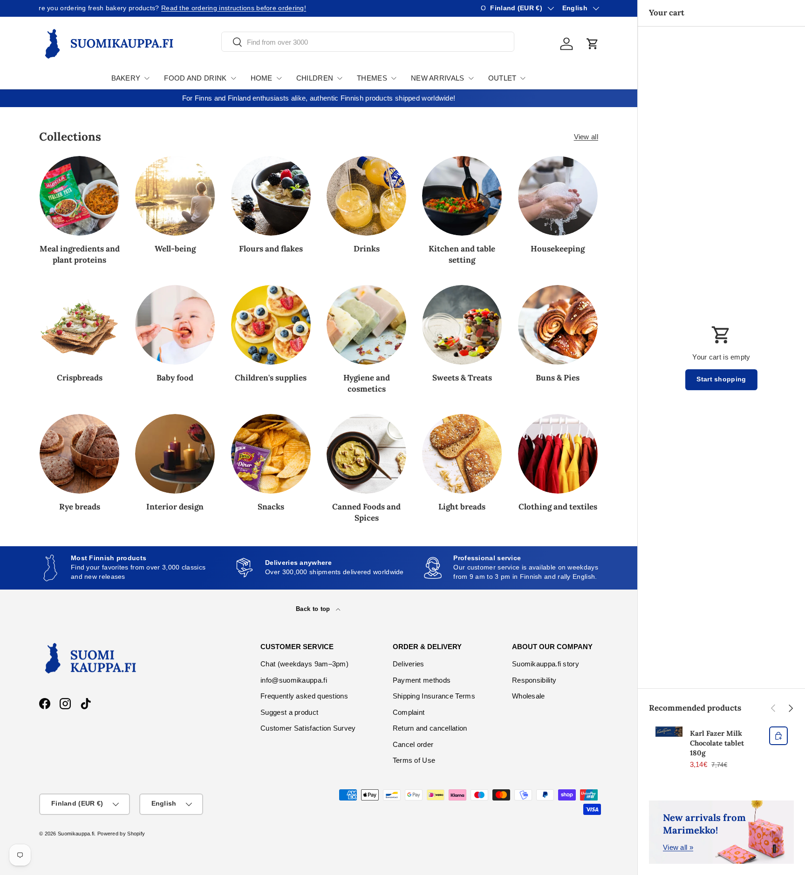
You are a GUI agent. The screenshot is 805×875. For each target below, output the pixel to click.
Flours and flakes (271, 249)
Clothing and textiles (557, 507)
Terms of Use (414, 760)
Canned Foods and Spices (366, 512)
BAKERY (126, 78)
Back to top (314, 608)
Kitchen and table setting (462, 254)
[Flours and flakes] (271, 196)
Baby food (175, 378)
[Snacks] (271, 454)
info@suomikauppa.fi (293, 680)
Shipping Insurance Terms (434, 696)
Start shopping (721, 379)
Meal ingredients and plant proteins (80, 254)
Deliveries (408, 664)
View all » (678, 847)
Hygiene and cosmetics (366, 383)
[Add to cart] (778, 735)
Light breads (461, 507)
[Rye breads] (79, 454)
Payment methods (422, 680)
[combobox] (368, 42)
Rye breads (79, 507)
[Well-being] (175, 196)
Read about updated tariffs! (149, 8)
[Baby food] (175, 325)
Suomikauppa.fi (76, 833)
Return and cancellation (430, 728)
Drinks (367, 249)
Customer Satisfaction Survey (307, 728)
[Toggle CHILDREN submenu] (339, 78)
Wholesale (528, 696)
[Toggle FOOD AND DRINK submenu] (233, 78)
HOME (262, 78)
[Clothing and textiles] (558, 454)
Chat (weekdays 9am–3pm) (304, 664)
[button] (592, 44)
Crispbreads (79, 378)
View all (586, 137)
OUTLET (502, 78)
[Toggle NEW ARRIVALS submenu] (471, 78)
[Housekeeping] (558, 196)
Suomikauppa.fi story (545, 664)
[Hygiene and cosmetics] (366, 325)
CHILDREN (314, 78)
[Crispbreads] (79, 325)
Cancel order (413, 744)
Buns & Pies (558, 378)
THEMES (372, 78)
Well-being (175, 249)
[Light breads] (462, 454)
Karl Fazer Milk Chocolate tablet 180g (717, 743)
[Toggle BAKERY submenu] (146, 78)
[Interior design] (175, 454)
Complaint (409, 712)
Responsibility (534, 680)
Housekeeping (558, 249)
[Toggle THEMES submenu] (393, 78)
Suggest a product (289, 712)
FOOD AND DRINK (195, 78)
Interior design (175, 507)
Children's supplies (271, 378)
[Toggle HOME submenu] (279, 78)
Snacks (271, 507)
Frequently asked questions (304, 696)
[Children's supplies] (271, 325)
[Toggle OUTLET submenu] (522, 78)
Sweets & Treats (462, 378)
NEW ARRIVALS (437, 78)
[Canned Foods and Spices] (366, 454)
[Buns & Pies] (558, 325)
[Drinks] (366, 196)
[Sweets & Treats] (462, 325)
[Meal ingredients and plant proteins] (79, 196)
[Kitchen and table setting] (462, 196)
